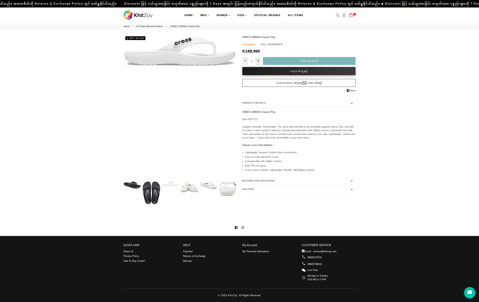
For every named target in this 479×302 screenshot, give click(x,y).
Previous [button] (128, 108)
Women (222, 15)
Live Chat (312, 270)
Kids (241, 15)
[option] (180, 50)
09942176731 (314, 257)
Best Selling (136, 38)
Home (188, 15)
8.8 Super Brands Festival (149, 26)
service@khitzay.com (324, 251)
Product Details (254, 102)
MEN (204, 15)
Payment (188, 251)
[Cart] (351, 14)
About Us (128, 251)
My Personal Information (255, 251)
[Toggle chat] (469, 292)
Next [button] (232, 108)
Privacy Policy (131, 256)
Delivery (248, 189)
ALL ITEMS (295, 15)
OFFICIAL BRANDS (267, 15)
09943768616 (314, 264)
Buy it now (299, 71)
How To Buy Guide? (134, 261)
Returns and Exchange (258, 180)
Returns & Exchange (194, 256)
